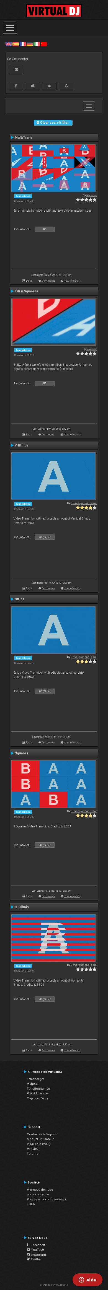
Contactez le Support (42, 1134)
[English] (9, 44)
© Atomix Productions (54, 1285)
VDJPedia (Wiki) (38, 1144)
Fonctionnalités (38, 1089)
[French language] (23, 44)
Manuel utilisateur (40, 1139)
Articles (32, 1149)
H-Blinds (22, 907)
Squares (21, 753)
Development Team (84, 503)
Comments (48, 280)
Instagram (38, 1255)
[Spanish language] (15, 44)
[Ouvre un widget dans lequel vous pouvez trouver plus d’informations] (87, 1280)
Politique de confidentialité (46, 1199)
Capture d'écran (38, 1098)
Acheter (32, 1084)
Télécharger (35, 1079)
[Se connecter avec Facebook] (16, 86)
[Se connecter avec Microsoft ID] (32, 86)
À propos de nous (40, 1190)
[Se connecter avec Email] (16, 70)
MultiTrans (23, 137)
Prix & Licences (38, 1093)
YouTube (37, 1250)
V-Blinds (21, 445)
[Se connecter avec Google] (66, 86)
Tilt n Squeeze (26, 291)
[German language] (30, 44)
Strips (19, 599)
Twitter (35, 1259)
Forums (32, 1154)
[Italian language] (37, 44)
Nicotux (91, 195)
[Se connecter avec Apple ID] (49, 86)
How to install (72, 280)
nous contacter (38, 1194)
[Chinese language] (44, 44)
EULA (31, 1204)
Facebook (36, 1245)
